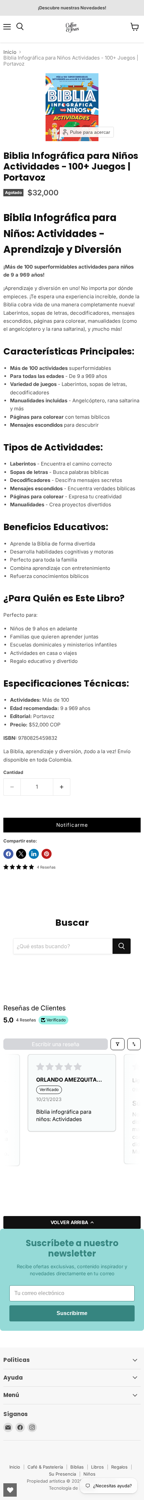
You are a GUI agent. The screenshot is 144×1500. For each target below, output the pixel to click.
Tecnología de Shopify (72, 1488)
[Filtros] (118, 1044)
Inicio (9, 52)
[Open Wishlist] (10, 1490)
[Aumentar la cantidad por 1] (61, 787)
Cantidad (13, 772)
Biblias (77, 1467)
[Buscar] (122, 946)
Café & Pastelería (45, 1467)
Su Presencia (62, 1474)
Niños (89, 1474)
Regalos (119, 1467)
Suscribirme (72, 1313)
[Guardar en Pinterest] (47, 854)
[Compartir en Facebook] (8, 854)
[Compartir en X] (21, 854)
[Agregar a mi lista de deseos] (10, 811)
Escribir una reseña (55, 1044)
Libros (97, 1467)
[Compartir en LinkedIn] (34, 854)
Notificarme (72, 825)
